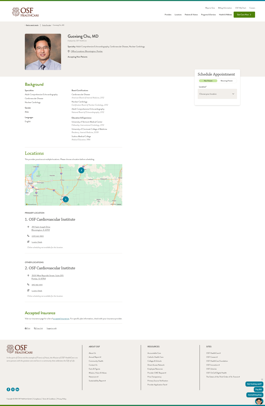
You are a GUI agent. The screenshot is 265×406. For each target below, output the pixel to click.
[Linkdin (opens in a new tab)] (17, 389)
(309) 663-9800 (38, 236)
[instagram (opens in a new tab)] (13, 389)
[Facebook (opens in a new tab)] (8, 389)
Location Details (37, 242)
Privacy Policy (61, 399)
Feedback (119, 204)
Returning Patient (227, 81)
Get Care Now (243, 14)
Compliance (37, 399)
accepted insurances (61, 318)
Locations (178, 14)
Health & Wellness (225, 14)
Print (28, 328)
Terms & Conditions (49, 399)
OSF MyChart (240, 8)
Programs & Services (208, 14)
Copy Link (39, 328)
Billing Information (225, 8)
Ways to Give (210, 8)
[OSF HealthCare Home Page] (25, 11)
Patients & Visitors (191, 14)
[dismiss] (262, 379)
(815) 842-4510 (37, 285)
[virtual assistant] (259, 401)
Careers (252, 8)
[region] (73, 185)
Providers (168, 14)
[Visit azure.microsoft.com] (31, 204)
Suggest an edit (52, 328)
